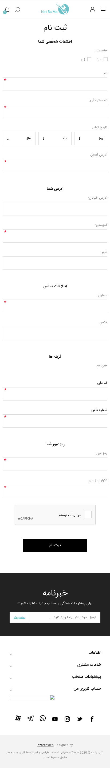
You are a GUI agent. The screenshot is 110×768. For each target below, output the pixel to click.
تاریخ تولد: (99, 127)
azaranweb (45, 745)
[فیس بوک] (92, 719)
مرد (99, 59)
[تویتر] (79, 718)
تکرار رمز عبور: (97, 480)
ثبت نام (55, 545)
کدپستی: (101, 225)
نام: (105, 73)
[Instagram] (67, 719)
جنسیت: (101, 51)
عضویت (19, 617)
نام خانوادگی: (98, 100)
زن (83, 59)
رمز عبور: (101, 453)
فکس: (103, 322)
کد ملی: (101, 383)
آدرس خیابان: (97, 198)
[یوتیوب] (55, 719)
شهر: (104, 252)
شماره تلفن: (99, 410)
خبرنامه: (101, 366)
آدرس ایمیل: (98, 155)
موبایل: (102, 295)
